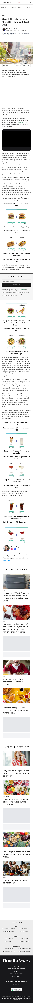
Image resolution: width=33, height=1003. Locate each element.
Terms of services (20, 289)
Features (24, 30)
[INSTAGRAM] (12, 549)
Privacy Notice (22, 290)
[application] (16, 139)
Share (6, 65)
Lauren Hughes (12, 28)
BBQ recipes (22, 122)
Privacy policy (16, 976)
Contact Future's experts (16, 968)
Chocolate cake (24, 938)
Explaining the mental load (24, 948)
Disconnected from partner (24, 951)
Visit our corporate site (22, 996)
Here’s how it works (15, 34)
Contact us (16, 971)
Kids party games (24, 931)
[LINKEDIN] (15, 549)
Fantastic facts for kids (8, 931)
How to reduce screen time (8, 928)
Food (3, 15)
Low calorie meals (24, 941)
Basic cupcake (8, 941)
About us (16, 966)
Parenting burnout (9, 948)
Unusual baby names (24, 928)
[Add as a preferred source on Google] (16, 989)
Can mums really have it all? (8, 951)
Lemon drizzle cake (8, 938)
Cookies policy (16, 979)
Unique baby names (16, 7)
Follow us (19, 65)
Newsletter (27, 65)
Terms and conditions (16, 974)
